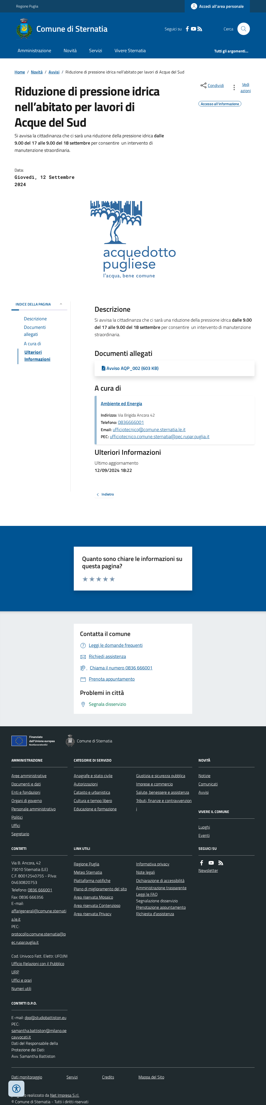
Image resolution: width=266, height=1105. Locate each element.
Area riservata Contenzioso (97, 905)
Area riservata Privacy (92, 914)
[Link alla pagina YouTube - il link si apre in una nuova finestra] (193, 29)
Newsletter (208, 870)
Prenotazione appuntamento (161, 907)
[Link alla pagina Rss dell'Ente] (221, 863)
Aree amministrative (28, 775)
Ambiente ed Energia (121, 403)
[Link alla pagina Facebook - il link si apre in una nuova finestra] (187, 29)
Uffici (15, 825)
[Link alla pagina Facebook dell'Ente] (201, 863)
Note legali (145, 872)
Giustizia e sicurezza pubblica (160, 775)
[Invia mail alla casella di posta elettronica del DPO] (45, 1017)
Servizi (95, 50)
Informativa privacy (152, 864)
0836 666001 (40, 890)
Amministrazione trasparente (161, 888)
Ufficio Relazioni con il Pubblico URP (37, 967)
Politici (17, 817)
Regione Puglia (27, 6)
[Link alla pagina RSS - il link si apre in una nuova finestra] (200, 29)
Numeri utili (21, 988)
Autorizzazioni (86, 784)
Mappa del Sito (151, 1077)
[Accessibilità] (16, 1088)
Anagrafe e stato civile (93, 775)
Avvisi (54, 72)
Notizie (204, 775)
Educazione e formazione (95, 809)
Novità (70, 50)
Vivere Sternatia (130, 50)
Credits (108, 1077)
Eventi (204, 835)
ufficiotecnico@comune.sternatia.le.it (149, 429)
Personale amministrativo (33, 809)
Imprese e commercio (154, 784)
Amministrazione (34, 50)
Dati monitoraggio (26, 1077)
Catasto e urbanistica (92, 792)
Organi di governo (26, 800)
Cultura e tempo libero (93, 800)
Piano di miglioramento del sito (100, 889)
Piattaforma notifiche (92, 880)
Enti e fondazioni (25, 792)
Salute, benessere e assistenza (162, 792)
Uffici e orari (21, 980)
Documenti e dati (26, 784)
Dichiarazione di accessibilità (160, 880)
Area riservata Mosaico (93, 897)
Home (20, 72)
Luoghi (204, 827)
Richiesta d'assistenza (155, 914)
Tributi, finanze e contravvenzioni (164, 804)
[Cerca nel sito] (241, 29)
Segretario (20, 834)
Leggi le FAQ (147, 894)
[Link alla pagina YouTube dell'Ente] (211, 863)
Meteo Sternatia (88, 872)
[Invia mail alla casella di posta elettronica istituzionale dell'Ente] (39, 915)
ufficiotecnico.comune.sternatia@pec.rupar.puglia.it (159, 436)
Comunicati (208, 784)
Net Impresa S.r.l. (64, 1095)
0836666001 (131, 422)
